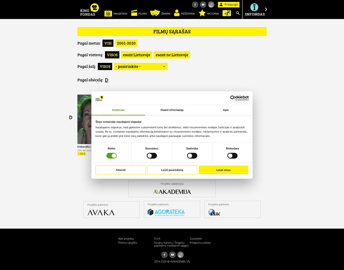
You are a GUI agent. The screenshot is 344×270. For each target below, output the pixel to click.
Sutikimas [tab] (118, 109)
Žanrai (165, 13)
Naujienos (120, 13)
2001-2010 (126, 43)
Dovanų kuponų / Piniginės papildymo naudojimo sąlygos (171, 244)
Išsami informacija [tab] (172, 109)
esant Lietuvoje (136, 54)
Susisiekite (196, 238)
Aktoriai (213, 13)
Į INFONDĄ (255, 9)
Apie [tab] (226, 109)
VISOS (112, 54)
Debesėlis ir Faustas (90, 146)
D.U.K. (157, 238)
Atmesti (120, 169)
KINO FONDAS (89, 9)
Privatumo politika (200, 242)
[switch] (152, 156)
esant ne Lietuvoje (172, 54)
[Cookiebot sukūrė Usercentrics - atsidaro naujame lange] (233, 98)
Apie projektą (125, 238)
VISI (108, 43)
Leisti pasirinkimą (172, 169)
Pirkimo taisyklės (127, 242)
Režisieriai (188, 13)
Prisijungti (231, 4)
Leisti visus (223, 169)
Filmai (142, 13)
